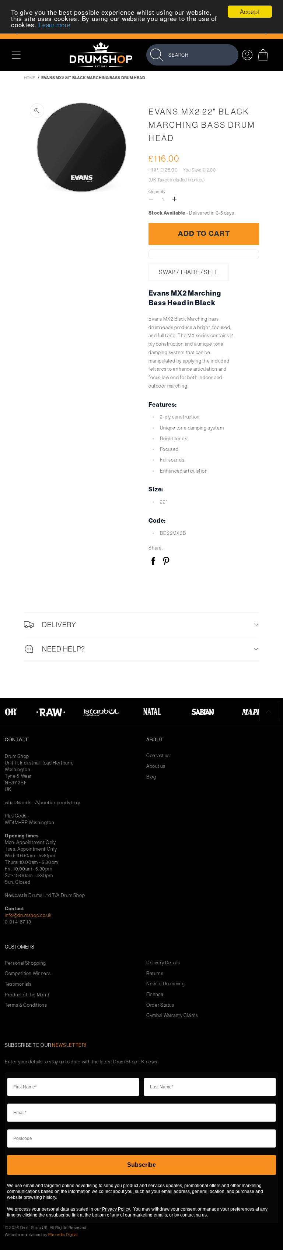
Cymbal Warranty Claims (172, 1015)
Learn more (55, 25)
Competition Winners (27, 973)
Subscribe (141, 1165)
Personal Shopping (25, 963)
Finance (155, 994)
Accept (250, 11)
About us (155, 766)
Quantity (157, 191)
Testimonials (18, 984)
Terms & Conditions (26, 1005)
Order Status (160, 1005)
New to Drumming (165, 983)
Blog (151, 777)
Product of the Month (28, 994)
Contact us (158, 755)
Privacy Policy (116, 1209)
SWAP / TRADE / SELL (189, 272)
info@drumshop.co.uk (28, 915)
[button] (20, 54)
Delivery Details (163, 962)
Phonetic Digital (62, 1234)
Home (29, 77)
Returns (155, 973)
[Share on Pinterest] (166, 561)
